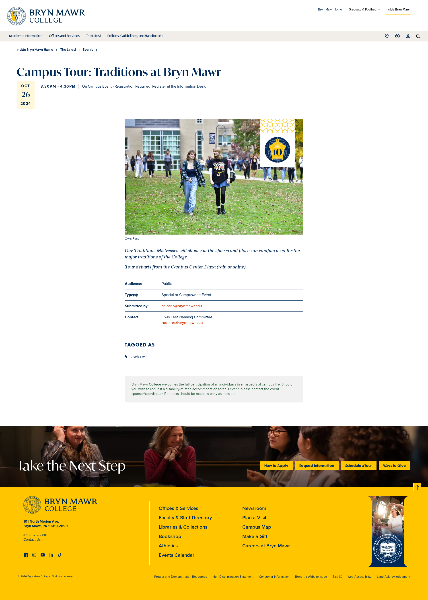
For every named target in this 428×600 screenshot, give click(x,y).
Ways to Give (394, 465)
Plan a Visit (254, 517)
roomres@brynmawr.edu (182, 323)
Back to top (417, 486)
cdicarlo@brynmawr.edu (182, 306)
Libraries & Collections (183, 527)
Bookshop (170, 536)
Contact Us (32, 539)
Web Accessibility (359, 576)
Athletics (168, 545)
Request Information (316, 465)
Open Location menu (386, 37)
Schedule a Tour (358, 465)
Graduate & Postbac (362, 9)
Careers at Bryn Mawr (266, 545)
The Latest (93, 36)
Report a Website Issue (311, 576)
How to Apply (276, 465)
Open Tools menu (397, 37)
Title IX (337, 576)
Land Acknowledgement (393, 576)
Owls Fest (139, 357)
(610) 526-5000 (35, 535)
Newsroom (254, 508)
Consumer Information (274, 576)
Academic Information (25, 36)
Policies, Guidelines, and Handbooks (135, 36)
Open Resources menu (408, 37)
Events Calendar (176, 555)
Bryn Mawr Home (330, 9)
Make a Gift (254, 536)
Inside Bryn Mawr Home (35, 49)
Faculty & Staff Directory (185, 517)
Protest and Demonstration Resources (180, 576)
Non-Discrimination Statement (233, 576)
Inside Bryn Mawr (398, 9)
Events (88, 49)
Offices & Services (178, 508)
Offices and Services (64, 36)
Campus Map (256, 527)
